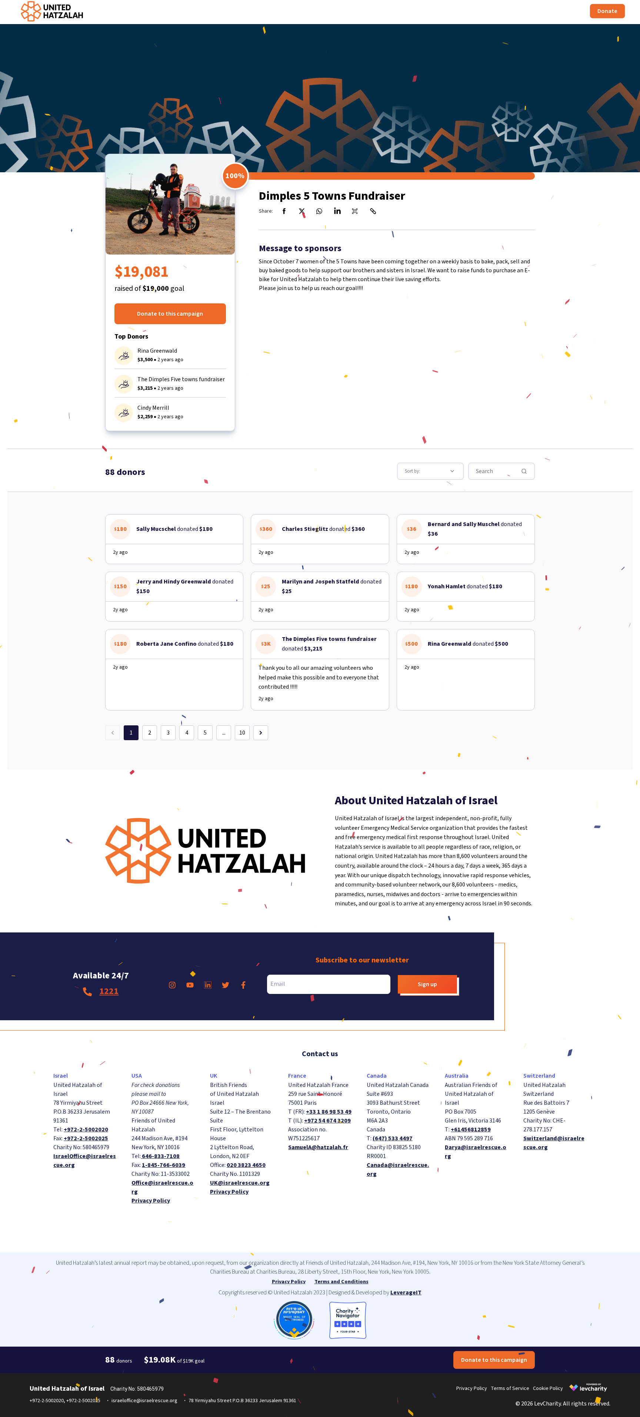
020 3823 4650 (246, 1165)
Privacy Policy (150, 1201)
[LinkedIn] (337, 211)
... (224, 733)
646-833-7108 (160, 1156)
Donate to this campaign (170, 314)
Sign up (427, 984)
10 (242, 733)
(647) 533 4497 (393, 1138)
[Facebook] (284, 211)
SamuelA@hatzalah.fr (318, 1147)
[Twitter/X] (302, 211)
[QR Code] (355, 211)
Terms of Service (510, 1388)
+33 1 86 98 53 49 (328, 1112)
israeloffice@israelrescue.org (144, 1401)
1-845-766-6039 (163, 1165)
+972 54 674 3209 (327, 1121)
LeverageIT (405, 1292)
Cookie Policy (548, 1388)
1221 (109, 991)
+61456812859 (471, 1129)
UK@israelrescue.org (240, 1183)
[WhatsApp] (319, 211)
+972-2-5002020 (86, 1129)
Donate (607, 11)
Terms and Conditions (341, 1281)
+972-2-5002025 (86, 1138)
